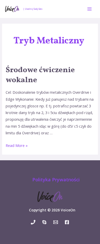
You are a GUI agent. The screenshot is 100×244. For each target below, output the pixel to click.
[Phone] (33, 222)
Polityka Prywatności (56, 179)
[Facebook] (67, 222)
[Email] (55, 222)
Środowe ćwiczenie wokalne (40, 75)
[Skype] (44, 222)
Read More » (17, 145)
